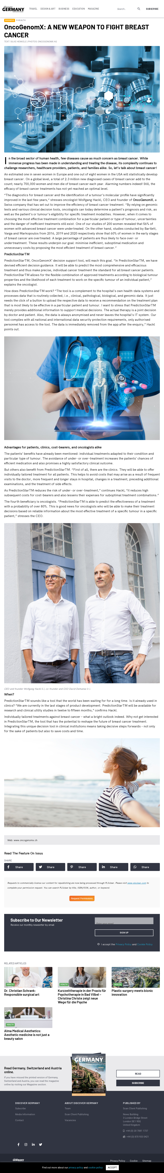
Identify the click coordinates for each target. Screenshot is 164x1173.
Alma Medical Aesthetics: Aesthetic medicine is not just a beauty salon (26, 1034)
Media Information (25, 1114)
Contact (19, 1120)
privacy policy (76, 1167)
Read (138, 1073)
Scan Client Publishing (77, 1114)
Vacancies (70, 1120)
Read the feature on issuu (23, 853)
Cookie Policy (144, 944)
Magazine (93, 8)
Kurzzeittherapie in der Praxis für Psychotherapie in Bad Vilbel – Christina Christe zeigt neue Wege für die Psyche (82, 996)
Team (68, 1108)
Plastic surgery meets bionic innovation (132, 992)
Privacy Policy (123, 944)
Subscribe (152, 9)
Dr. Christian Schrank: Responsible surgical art (21, 992)
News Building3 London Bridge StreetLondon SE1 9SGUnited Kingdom (135, 1119)
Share (19, 867)
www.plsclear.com (136, 883)
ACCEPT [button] (112, 1167)
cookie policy (95, 1167)
